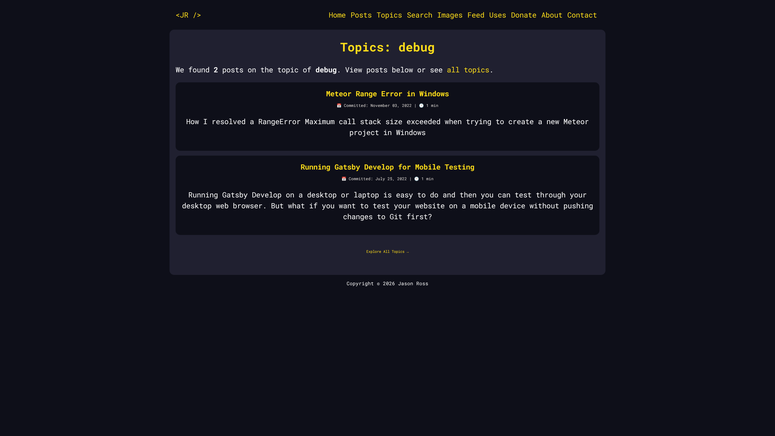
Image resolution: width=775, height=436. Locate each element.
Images (450, 15)
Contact (582, 15)
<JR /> (188, 15)
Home (337, 15)
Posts (361, 15)
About (551, 15)
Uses (497, 15)
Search (419, 15)
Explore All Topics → (387, 251)
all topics (468, 69)
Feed (475, 15)
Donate (523, 15)
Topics (389, 15)
